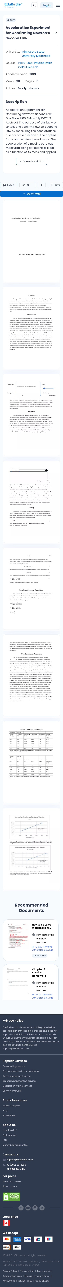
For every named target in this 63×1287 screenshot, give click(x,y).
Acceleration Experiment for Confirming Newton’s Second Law (28, 33)
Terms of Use (27, 1271)
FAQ (5, 1140)
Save (57, 184)
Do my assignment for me (16, 1076)
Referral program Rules (37, 1276)
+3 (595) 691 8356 (16, 1164)
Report (10, 184)
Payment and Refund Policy (17, 1280)
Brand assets (10, 1186)
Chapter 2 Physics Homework (39, 972)
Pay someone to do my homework (21, 1071)
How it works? (10, 1130)
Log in (46, 5)
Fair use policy (44, 1271)
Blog (5, 1110)
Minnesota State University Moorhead (36, 54)
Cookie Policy (42, 1280)
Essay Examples (11, 1105)
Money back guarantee (15, 1144)
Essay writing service (14, 1066)
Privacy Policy (10, 1271)
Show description (33, 161)
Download (34, 193)
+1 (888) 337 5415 (16, 1168)
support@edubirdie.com (16, 1048)
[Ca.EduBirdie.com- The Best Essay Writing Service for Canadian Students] (6, 1225)
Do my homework (12, 1090)
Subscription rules (12, 1276)
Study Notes (9, 1115)
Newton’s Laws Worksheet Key (41, 926)
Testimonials (9, 1135)
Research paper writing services (20, 1080)
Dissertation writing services (17, 1085)
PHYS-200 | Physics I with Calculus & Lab (35, 65)
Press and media (12, 1181)
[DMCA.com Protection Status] (31, 1196)
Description (16, 101)
